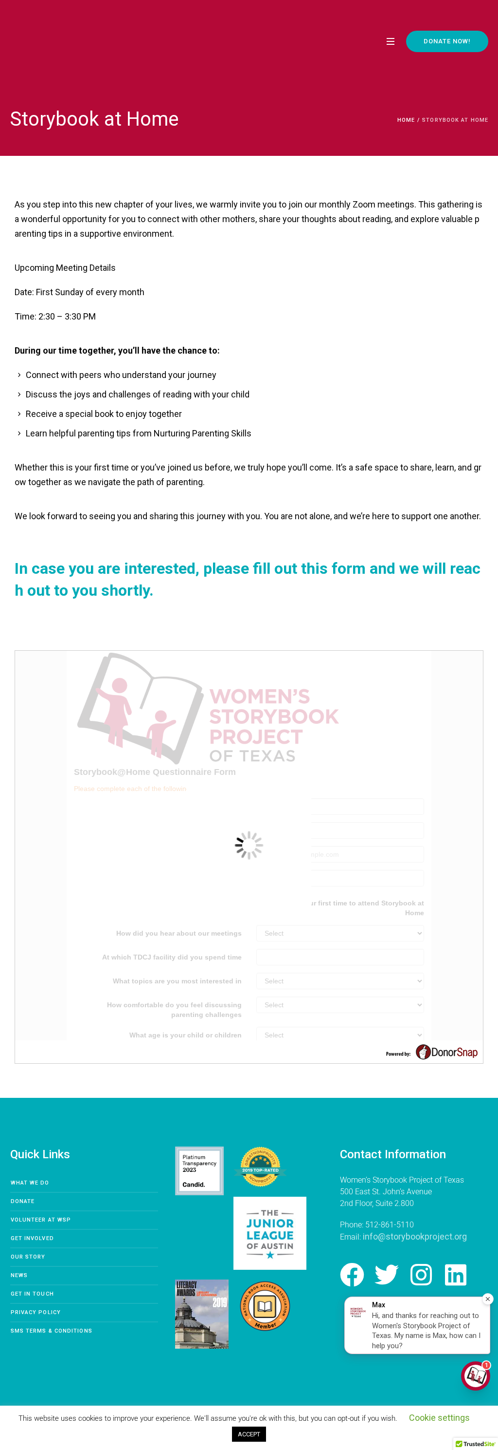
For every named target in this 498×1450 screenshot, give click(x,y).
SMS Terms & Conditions (51, 1331)
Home (406, 120)
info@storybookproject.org (415, 1236)
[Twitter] (386, 1274)
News (19, 1275)
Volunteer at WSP (41, 1220)
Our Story (28, 1257)
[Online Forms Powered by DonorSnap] (431, 1051)
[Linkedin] (456, 1274)
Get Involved (32, 1238)
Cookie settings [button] (439, 1417)
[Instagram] (421, 1274)
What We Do (30, 1183)
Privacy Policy (36, 1312)
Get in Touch (32, 1294)
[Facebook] (352, 1274)
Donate (23, 1201)
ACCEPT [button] (249, 1434)
